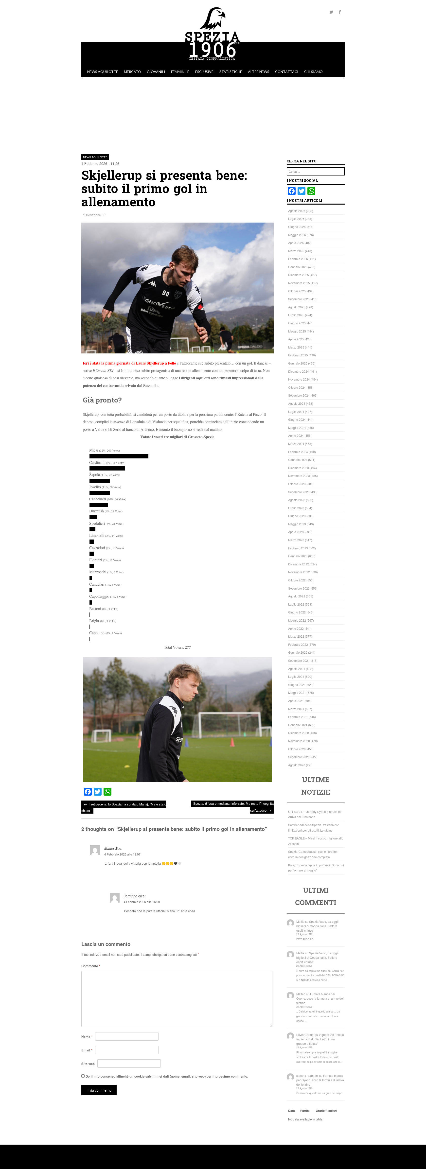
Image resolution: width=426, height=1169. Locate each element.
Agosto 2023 (296, 500)
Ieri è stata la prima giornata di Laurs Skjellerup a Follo (129, 363)
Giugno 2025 (297, 323)
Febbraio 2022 (298, 644)
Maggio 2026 (297, 235)
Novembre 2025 (299, 283)
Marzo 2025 (296, 347)
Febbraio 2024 (298, 452)
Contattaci (286, 72)
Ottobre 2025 (297, 291)
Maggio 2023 (297, 524)
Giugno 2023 (297, 516)
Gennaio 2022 (297, 652)
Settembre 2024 (299, 395)
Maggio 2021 (297, 692)
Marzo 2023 (296, 540)
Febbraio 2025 (298, 355)
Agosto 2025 (296, 307)
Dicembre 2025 (298, 275)
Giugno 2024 (297, 419)
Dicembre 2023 (298, 468)
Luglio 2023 (296, 508)
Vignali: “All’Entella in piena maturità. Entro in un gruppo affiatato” (320, 1039)
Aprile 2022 (296, 628)
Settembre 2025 (299, 299)
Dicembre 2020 (298, 733)
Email (86, 1050)
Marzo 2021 (296, 709)
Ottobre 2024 (297, 387)
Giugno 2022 (297, 612)
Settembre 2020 (299, 757)
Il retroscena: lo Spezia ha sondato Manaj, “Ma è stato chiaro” (123, 807)
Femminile (180, 72)
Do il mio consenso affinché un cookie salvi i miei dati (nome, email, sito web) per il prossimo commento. (167, 1076)
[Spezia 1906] (213, 63)
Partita (305, 1110)
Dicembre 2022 (298, 564)
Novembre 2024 (299, 379)
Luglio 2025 (296, 315)
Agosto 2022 (296, 596)
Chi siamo (313, 72)
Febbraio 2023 (298, 548)
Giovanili (156, 72)
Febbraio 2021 (298, 717)
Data (291, 1110)
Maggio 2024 (297, 427)
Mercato (132, 72)
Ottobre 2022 (297, 580)
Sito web (88, 1063)
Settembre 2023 (299, 492)
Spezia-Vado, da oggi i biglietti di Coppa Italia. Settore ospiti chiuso (317, 925)
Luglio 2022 (296, 604)
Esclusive (204, 72)
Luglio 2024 (296, 411)
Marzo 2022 (296, 636)
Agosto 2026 (296, 211)
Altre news (258, 72)
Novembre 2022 (299, 572)
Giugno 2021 (297, 684)
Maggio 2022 (297, 620)
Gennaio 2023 (297, 556)
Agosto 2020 (296, 765)
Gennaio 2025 (297, 363)
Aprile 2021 (296, 700)
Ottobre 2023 (297, 484)
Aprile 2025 (296, 339)
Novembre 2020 (299, 741)
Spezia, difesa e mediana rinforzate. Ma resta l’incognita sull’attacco (233, 807)
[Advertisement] (213, 114)
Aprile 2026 (296, 243)
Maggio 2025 (297, 331)
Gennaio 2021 (297, 725)
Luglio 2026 (296, 218)
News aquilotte (102, 72)
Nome (86, 1036)
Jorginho (130, 895)
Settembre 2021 (299, 660)
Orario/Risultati (326, 1110)
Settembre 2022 (299, 588)
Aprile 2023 (296, 532)
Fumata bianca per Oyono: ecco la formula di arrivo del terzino (320, 998)
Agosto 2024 (296, 403)
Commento (90, 965)
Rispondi (267, 875)
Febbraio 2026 (298, 259)
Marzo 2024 (296, 443)
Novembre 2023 (299, 475)
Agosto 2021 (296, 668)
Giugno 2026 (297, 227)
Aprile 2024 (296, 435)
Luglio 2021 (296, 676)
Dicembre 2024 (298, 371)
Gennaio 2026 (297, 267)
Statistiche (230, 72)
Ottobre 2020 (297, 749)
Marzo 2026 (296, 251)
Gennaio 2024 (297, 459)
